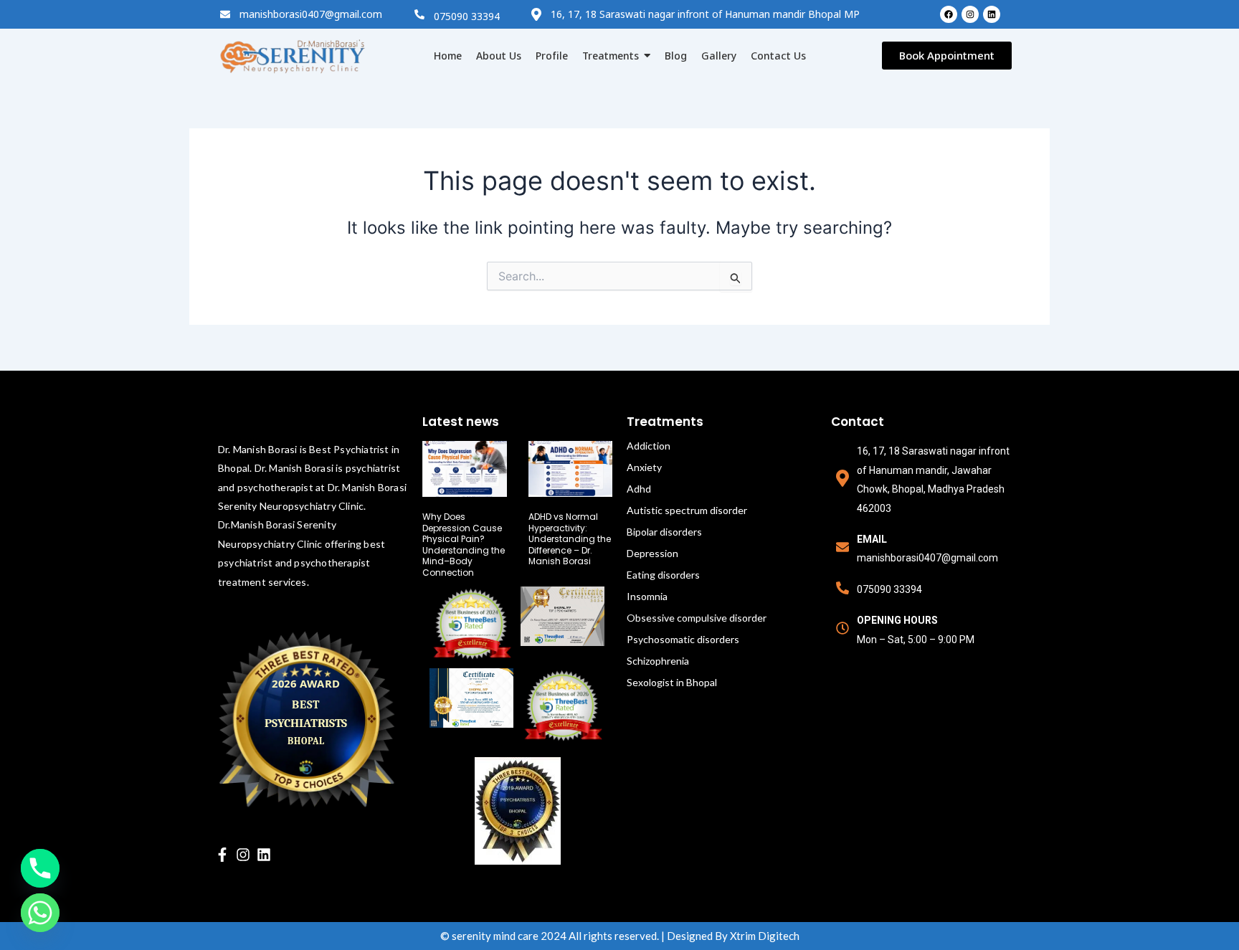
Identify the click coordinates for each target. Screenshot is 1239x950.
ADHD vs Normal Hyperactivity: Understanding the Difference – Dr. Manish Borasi (569, 538)
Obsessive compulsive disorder (696, 618)
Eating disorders (663, 575)
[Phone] (40, 868)
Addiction (648, 446)
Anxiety (644, 467)
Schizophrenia (658, 661)
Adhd (639, 489)
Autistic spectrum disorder (687, 510)
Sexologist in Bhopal (672, 682)
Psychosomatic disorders (683, 639)
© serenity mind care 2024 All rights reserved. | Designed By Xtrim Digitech (619, 935)
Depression (652, 553)
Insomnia (647, 596)
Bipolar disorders (664, 532)
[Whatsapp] (40, 912)
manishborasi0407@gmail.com (310, 14)
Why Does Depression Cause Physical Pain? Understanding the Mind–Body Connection (463, 544)
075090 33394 (467, 16)
